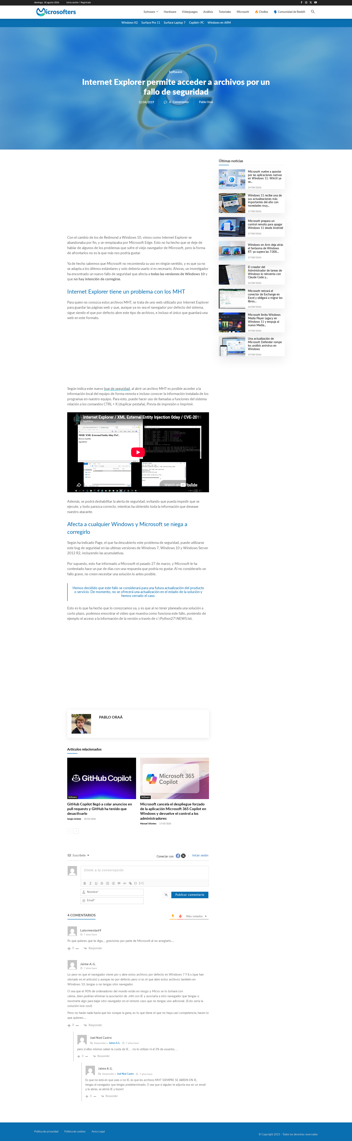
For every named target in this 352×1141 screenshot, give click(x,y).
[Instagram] (306, 2)
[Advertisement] (138, 202)
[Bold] (85, 883)
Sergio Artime (74, 819)
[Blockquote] (119, 883)
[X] (310, 2)
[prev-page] (69, 831)
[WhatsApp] (152, 163)
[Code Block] (125, 883)
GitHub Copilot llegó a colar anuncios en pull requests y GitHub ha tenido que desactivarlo (99, 809)
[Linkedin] (161, 163)
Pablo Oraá (206, 102)
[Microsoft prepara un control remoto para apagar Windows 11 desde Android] (232, 227)
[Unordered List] (113, 883)
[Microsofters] (65, 12)
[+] (141, 883)
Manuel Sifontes (148, 824)
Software (175, 72)
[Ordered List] (107, 883)
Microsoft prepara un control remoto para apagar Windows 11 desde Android (265, 225)
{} (135, 883)
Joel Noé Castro (125, 1074)
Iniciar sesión (199, 855)
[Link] (130, 883)
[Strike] (102, 883)
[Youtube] (315, 2)
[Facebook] (301, 2)
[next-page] (76, 831)
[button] (313, 12)
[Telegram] (171, 163)
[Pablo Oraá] (83, 724)
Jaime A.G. (114, 1043)
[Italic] (90, 883)
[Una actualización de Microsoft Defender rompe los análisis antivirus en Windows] (232, 346)
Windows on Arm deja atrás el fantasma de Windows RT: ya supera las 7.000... (265, 248)
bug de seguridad (117, 388)
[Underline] (96, 883)
